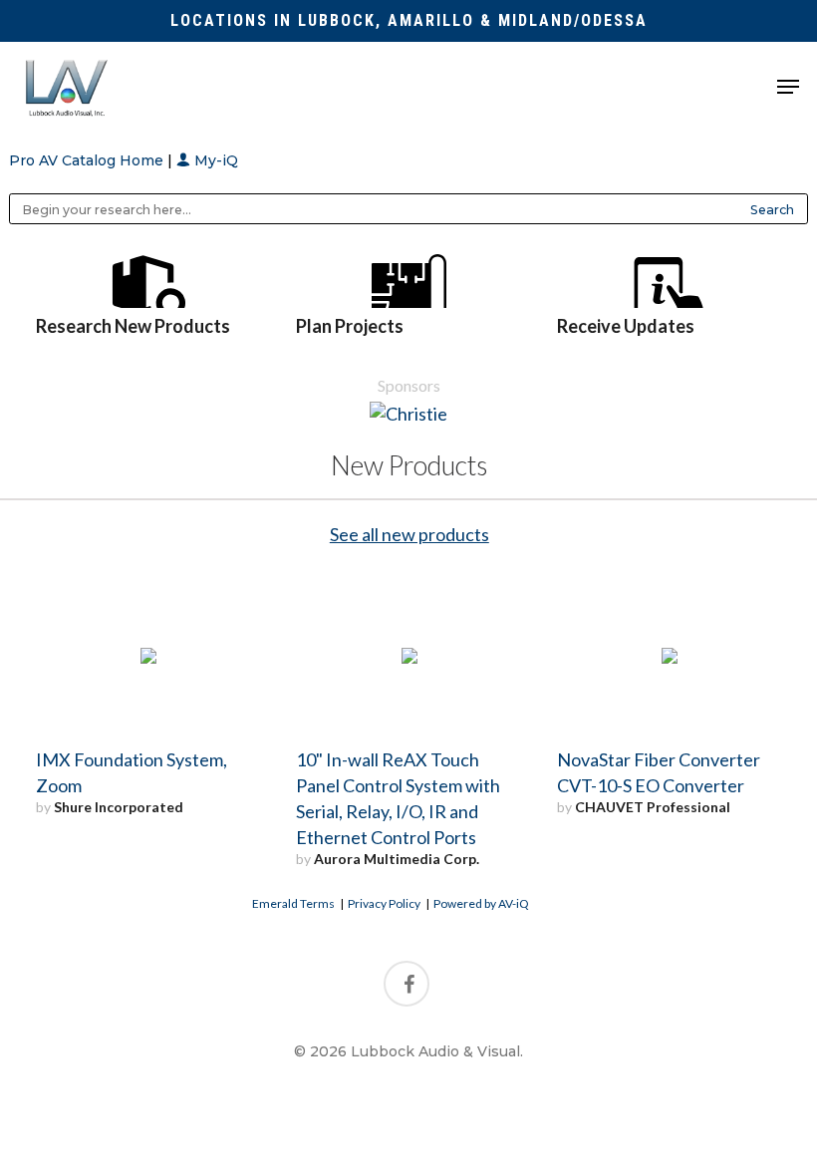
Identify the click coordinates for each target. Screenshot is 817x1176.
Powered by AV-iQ (481, 903)
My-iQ (214, 160)
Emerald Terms (293, 903)
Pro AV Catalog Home (88, 160)
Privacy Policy (384, 903)
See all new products (409, 534)
